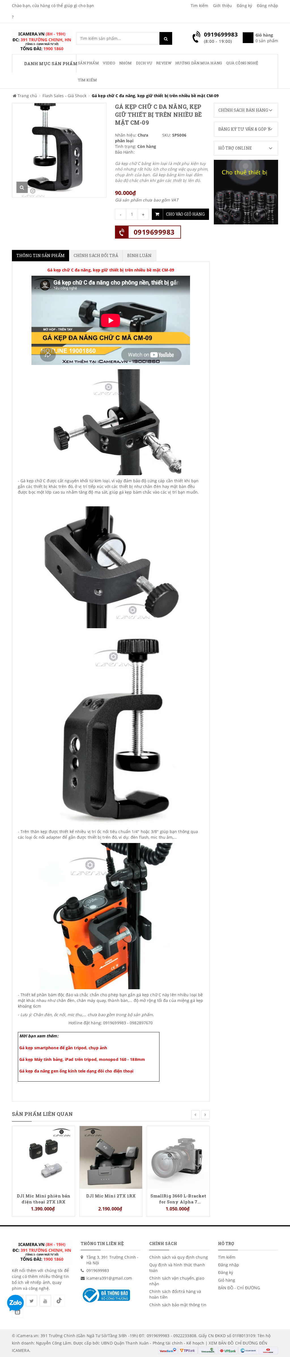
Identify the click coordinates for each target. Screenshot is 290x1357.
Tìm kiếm (199, 5)
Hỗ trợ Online (235, 148)
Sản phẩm (88, 62)
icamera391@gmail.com (109, 1278)
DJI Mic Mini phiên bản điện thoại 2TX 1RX (43, 1198)
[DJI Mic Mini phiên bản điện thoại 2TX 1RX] (43, 1156)
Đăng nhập (267, 5)
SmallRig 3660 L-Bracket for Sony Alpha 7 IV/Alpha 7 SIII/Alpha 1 (178, 1198)
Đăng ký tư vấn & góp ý (244, 129)
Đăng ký (244, 5)
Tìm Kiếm (87, 79)
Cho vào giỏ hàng (185, 214)
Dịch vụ (144, 62)
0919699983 (154, 232)
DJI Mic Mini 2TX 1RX (111, 1196)
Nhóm (125, 62)
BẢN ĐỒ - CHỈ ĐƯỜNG (239, 1287)
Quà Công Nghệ (242, 62)
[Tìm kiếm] (165, 38)
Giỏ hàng (226, 1280)
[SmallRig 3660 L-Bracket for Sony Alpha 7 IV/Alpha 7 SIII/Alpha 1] (178, 1156)
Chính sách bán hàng (243, 110)
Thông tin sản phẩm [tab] (40, 255)
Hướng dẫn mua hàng (198, 62)
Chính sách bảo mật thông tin (177, 1304)
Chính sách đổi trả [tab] (96, 255)
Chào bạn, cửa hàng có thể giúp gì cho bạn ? (53, 11)
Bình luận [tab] (139, 255)
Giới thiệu (222, 5)
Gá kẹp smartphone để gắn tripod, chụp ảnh (63, 1047)
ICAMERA (20, 1350)
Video (109, 62)
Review (163, 62)
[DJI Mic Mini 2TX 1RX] (111, 1156)
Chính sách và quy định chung (178, 1257)
